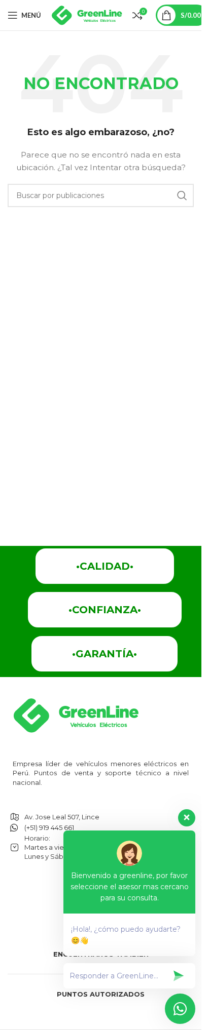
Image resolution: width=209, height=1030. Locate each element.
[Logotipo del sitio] (86, 14)
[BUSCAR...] (182, 195)
